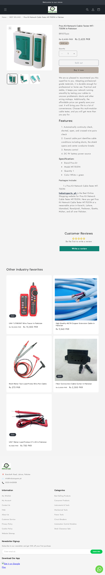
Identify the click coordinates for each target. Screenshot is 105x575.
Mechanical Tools (61, 510)
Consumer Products (61, 500)
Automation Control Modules (65, 524)
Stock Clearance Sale (62, 529)
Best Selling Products (62, 496)
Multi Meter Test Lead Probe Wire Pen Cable (28, 384)
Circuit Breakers (60, 519)
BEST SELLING (15, 17)
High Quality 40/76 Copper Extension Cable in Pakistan (75, 324)
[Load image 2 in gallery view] (24, 79)
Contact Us (6, 505)
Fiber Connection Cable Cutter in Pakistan (74, 384)
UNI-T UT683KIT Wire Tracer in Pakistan (25, 323)
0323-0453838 (11, 482)
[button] (5, 9)
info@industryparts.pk (13, 478)
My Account (6, 500)
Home (4, 17)
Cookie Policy (7, 529)
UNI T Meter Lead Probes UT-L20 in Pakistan (28, 442)
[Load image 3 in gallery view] (35, 79)
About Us (5, 515)
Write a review (79, 248)
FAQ (3, 510)
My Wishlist (6, 496)
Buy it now (79, 70)
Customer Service (8, 519)
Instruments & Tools (61, 505)
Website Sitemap (8, 533)
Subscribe (96, 552)
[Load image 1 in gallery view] (12, 79)
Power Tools (59, 515)
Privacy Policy (7, 524)
